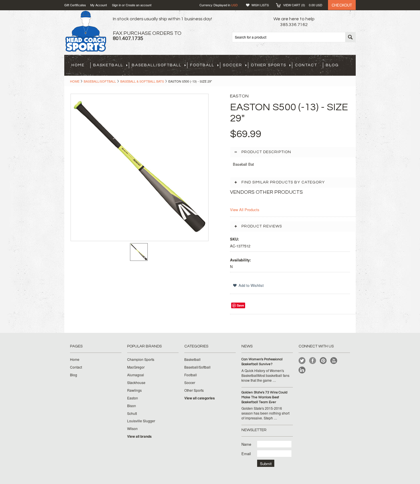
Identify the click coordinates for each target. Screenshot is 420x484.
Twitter (302, 360)
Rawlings (134, 390)
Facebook (312, 360)
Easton (132, 398)
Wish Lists (260, 5)
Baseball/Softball (156, 65)
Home (74, 81)
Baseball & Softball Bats (142, 81)
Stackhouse (136, 382)
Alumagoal (135, 375)
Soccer (232, 65)
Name (246, 444)
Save (240, 305)
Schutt (132, 413)
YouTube (333, 360)
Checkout (342, 5)
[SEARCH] (350, 37)
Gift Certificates (75, 5)
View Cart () (302, 5)
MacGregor (136, 367)
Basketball (108, 65)
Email (246, 453)
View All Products (244, 209)
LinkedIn (302, 370)
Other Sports (268, 65)
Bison (131, 405)
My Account (98, 5)
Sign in (116, 5)
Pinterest (323, 360)
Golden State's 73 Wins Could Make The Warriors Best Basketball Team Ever (264, 397)
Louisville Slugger (141, 421)
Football (202, 65)
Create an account (138, 5)
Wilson (132, 428)
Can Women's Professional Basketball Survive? (262, 361)
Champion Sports (140, 359)
